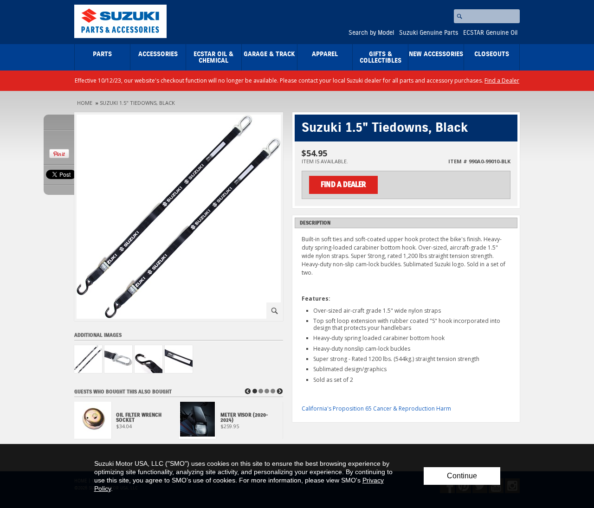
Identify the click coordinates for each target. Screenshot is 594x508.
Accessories (158, 54)
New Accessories (436, 54)
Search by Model (371, 33)
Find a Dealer (501, 80)
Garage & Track (269, 54)
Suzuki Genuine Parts (428, 33)
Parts (102, 54)
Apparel (325, 54)
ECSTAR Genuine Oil (490, 33)
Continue (462, 476)
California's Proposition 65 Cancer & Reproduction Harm (376, 408)
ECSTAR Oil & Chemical (213, 57)
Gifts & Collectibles (380, 57)
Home (84, 102)
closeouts (491, 54)
